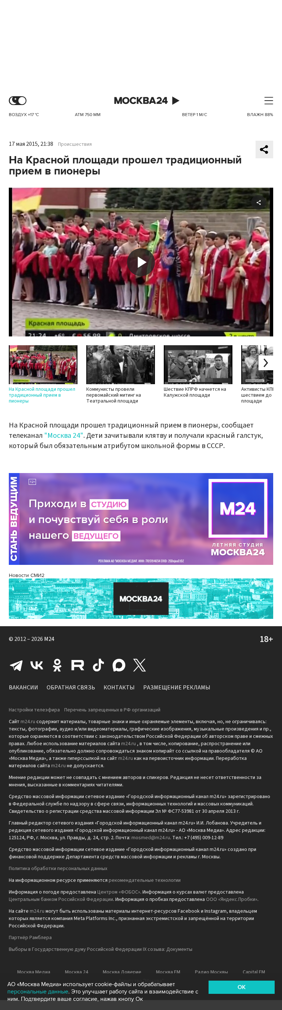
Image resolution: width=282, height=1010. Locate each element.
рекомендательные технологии (145, 880)
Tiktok (98, 665)
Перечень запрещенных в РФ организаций (112, 710)
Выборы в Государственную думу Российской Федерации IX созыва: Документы (100, 949)
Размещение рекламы (176, 687)
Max (119, 665)
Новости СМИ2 (26, 575)
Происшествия (75, 144)
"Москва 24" (63, 435)
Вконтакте (36, 665)
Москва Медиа (33, 972)
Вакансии (23, 687)
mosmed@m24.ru (150, 837)
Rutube (77, 665)
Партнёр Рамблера (30, 937)
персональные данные (37, 991)
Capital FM (254, 972)
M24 (49, 639)
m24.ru (28, 721)
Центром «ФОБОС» (118, 892)
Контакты (119, 687)
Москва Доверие (122, 972)
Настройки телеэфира (34, 710)
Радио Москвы (211, 972)
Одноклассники (57, 665)
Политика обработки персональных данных (58, 868)
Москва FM (168, 972)
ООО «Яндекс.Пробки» (231, 899)
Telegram (16, 665)
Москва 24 (141, 101)
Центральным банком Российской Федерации (61, 899)
